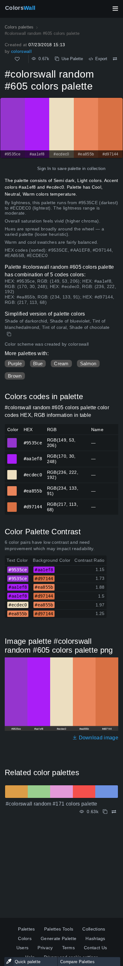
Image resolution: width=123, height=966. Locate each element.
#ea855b (12, 488)
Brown (15, 376)
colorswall (21, 51)
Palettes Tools (58, 929)
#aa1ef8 (12, 456)
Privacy (45, 947)
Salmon (88, 363)
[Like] (17, 59)
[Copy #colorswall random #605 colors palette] (9, 334)
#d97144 (12, 504)
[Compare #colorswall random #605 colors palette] (115, 59)
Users (22, 947)
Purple (15, 363)
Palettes (26, 929)
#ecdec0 (12, 472)
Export (100, 58)
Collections (93, 929)
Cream (61, 363)
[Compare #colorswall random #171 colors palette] (114, 811)
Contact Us (95, 947)
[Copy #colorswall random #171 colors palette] (105, 811)
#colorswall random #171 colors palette (51, 803)
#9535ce (12, 440)
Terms (68, 947)
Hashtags (95, 938)
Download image (97, 737)
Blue (38, 363)
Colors (20, 8)
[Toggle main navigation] (115, 9)
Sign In (44, 168)
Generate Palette (58, 938)
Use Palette (71, 58)
